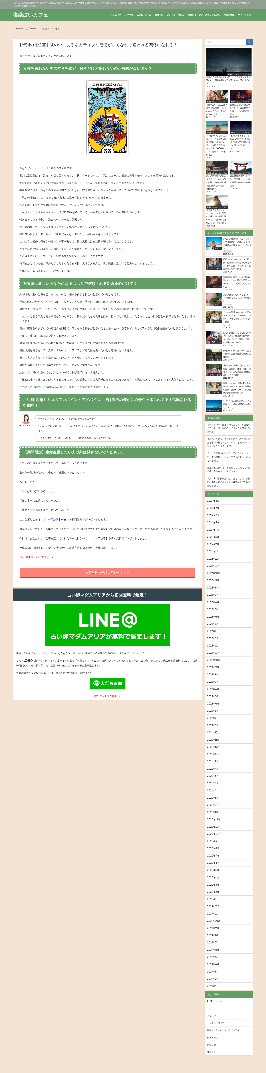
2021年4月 (213, 790)
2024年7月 (213, 508)
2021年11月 (213, 740)
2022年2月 (213, 718)
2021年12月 (213, 732)
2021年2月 (212, 805)
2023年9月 (213, 580)
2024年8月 (213, 501)
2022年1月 (212, 725)
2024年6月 (213, 515)
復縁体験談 (229, 15)
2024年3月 (213, 537)
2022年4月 (213, 704)
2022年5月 (213, 696)
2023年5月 (213, 609)
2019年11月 (213, 914)
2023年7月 (213, 595)
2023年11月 (213, 566)
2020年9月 (213, 841)
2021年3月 (212, 798)
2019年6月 (213, 950)
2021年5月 (212, 783)
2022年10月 (213, 660)
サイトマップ (244, 15)
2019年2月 (213, 979)
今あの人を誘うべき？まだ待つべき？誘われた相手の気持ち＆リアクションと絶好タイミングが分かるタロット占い (228, 442)
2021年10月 (213, 747)
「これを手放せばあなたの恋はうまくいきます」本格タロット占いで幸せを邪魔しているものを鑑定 (228, 456)
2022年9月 (213, 667)
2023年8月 (213, 588)
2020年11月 (213, 827)
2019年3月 (213, 972)
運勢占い (211, 1052)
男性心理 (159, 15)
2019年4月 (213, 964)
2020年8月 (213, 848)
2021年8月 (213, 761)
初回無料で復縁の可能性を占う (107, 572)
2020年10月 (213, 834)
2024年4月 (213, 530)
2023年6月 (213, 602)
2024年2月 (213, 544)
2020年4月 (213, 877)
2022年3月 (213, 711)
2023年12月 (213, 559)
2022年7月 (213, 682)
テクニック (115, 15)
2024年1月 (213, 551)
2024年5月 (213, 522)
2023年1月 (212, 638)
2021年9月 (213, 754)
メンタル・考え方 (175, 15)
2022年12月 (213, 646)
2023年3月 (213, 624)
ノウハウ (129, 15)
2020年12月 (213, 819)
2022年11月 (213, 653)
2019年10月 (213, 921)
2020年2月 (213, 892)
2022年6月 (213, 689)
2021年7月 (212, 769)
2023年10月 (213, 573)
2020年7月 (213, 856)
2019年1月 (212, 986)
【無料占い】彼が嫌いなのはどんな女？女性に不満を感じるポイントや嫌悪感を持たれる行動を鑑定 (228, 482)
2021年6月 (213, 776)
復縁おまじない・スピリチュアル (204, 15)
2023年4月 (213, 617)
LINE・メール (144, 15)
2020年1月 (213, 899)
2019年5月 (213, 957)
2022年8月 (213, 674)
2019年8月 (213, 935)
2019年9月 (213, 928)
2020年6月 (213, 863)
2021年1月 (212, 812)
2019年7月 (213, 942)
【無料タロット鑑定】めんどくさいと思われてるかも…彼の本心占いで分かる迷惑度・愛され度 (228, 428)
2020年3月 (213, 885)
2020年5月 (213, 870)
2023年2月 (213, 631)
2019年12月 (213, 906)
